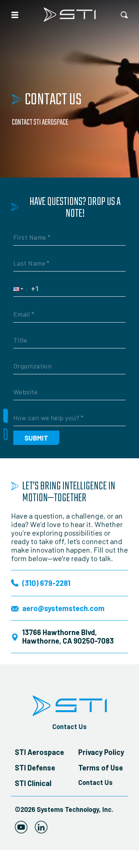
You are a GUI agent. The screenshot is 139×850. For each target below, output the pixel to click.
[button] (20, 288)
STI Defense (35, 767)
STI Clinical (33, 783)
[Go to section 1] (5, 416)
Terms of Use (100, 767)
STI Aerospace (39, 752)
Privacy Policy (101, 752)
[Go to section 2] (5, 434)
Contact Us (69, 726)
